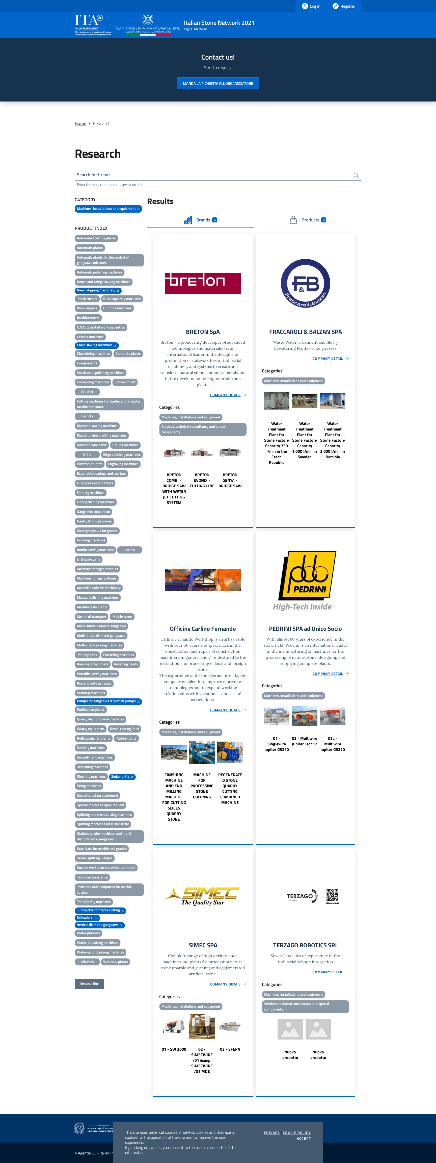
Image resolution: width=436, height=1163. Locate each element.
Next (250, 471)
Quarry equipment (90, 728)
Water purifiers (88, 933)
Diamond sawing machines (97, 425)
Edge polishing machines (122, 454)
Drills (87, 454)
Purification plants (91, 709)
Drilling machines (125, 444)
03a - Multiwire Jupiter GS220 (332, 743)
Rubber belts (127, 738)
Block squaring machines (122, 298)
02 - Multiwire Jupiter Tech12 (304, 741)
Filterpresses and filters (95, 483)
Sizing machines (89, 785)
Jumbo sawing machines (95, 549)
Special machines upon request (100, 804)
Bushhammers (88, 317)
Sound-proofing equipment (97, 795)
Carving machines (90, 336)
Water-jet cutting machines (97, 942)
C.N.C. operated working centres (101, 327)
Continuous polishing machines (100, 372)
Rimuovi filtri (89, 983)
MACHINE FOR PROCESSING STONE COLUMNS (201, 786)
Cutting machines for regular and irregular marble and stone (108, 403)
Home (80, 123)
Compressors (87, 363)
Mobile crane (122, 616)
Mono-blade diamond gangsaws (101, 625)
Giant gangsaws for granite (97, 530)
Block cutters (87, 298)
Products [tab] (313, 219)
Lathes (130, 549)
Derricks (87, 416)
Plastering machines (118, 654)
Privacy (272, 1132)
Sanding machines (91, 747)
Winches (87, 961)
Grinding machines (91, 540)
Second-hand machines (95, 757)
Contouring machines (93, 382)
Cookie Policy (297, 1132)
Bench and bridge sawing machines (103, 281)
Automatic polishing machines (99, 272)
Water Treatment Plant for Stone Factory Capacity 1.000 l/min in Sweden (304, 440)
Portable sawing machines (97, 673)
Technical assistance (92, 877)
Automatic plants (90, 247)
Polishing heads (126, 664)
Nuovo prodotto (290, 1054)
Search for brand (93, 174)
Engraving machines (123, 463)
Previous (155, 471)
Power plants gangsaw (94, 683)
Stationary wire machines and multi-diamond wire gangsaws (104, 836)
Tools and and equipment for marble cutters (104, 889)
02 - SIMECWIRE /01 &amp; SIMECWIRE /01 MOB (202, 1060)
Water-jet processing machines (100, 952)
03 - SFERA (230, 1049)
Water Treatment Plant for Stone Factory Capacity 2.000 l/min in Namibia (332, 440)
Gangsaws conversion (93, 511)
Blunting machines (117, 308)
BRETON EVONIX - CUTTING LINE (202, 480)
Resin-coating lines (124, 728)
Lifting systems (88, 559)
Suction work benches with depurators (106, 867)
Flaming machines (90, 492)
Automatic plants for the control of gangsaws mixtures (103, 260)
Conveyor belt (125, 382)
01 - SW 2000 (174, 1049)
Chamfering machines (93, 353)
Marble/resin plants (92, 607)
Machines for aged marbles (97, 568)
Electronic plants (89, 463)
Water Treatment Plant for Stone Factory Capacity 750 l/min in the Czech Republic (276, 442)
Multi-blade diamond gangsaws (101, 635)
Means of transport (91, 616)
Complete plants (128, 353)
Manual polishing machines (98, 597)
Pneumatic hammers (92, 664)
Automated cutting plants (96, 238)
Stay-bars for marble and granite (102, 848)
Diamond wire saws (92, 444)
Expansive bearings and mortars (101, 473)
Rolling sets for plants (94, 738)
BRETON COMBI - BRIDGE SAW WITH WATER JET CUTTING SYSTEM (174, 488)
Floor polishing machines (96, 501)
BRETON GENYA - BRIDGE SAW (230, 480)
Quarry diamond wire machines (100, 719)
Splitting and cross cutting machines (104, 814)
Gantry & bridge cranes (94, 521)
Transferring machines (94, 901)
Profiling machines (91, 692)
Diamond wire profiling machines (102, 435)
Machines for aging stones (97, 578)
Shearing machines (91, 776)
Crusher (87, 391)
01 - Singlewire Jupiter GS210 (276, 743)
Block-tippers (87, 308)
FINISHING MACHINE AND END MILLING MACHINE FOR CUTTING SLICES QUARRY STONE (174, 797)
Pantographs (87, 654)
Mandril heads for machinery (99, 587)
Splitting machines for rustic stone (103, 823)
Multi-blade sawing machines (99, 645)
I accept (302, 1138)
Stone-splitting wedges (95, 858)
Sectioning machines (92, 766)
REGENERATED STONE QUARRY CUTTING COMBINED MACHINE (230, 788)
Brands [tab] (205, 219)
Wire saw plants (115, 961)
